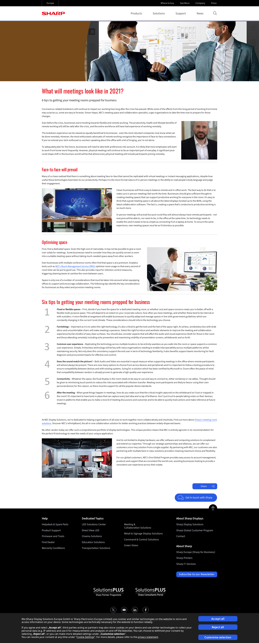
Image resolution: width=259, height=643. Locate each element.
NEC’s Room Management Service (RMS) (75, 266)
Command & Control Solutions (141, 539)
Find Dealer (48, 542)
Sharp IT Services (186, 564)
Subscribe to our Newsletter (196, 574)
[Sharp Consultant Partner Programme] (150, 592)
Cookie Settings (85, 637)
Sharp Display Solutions (189, 524)
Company (200, 3)
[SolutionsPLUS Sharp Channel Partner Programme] (109, 592)
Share (204, 486)
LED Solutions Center (94, 524)
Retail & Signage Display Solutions (143, 533)
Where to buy (167, 3)
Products (136, 13)
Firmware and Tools (53, 536)
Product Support (51, 530)
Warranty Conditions (53, 548)
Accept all (218, 619)
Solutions (159, 13)
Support (181, 13)
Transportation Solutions (96, 548)
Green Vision (131, 545)
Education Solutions (93, 542)
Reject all (218, 627)
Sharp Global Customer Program (194, 530)
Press (214, 3)
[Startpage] (53, 13)
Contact (180, 536)
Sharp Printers (184, 558)
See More (184, 3)
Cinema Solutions (92, 536)
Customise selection (217, 637)
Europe (50, 3)
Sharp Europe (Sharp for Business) (195, 552)
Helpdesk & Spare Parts (55, 524)
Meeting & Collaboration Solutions (137, 526)
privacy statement (148, 637)
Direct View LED (90, 530)
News (200, 13)
